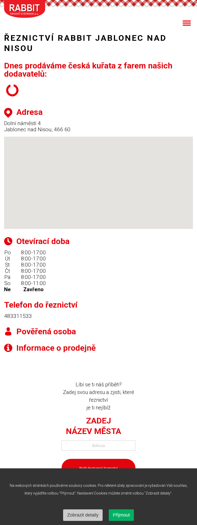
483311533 (18, 316)
